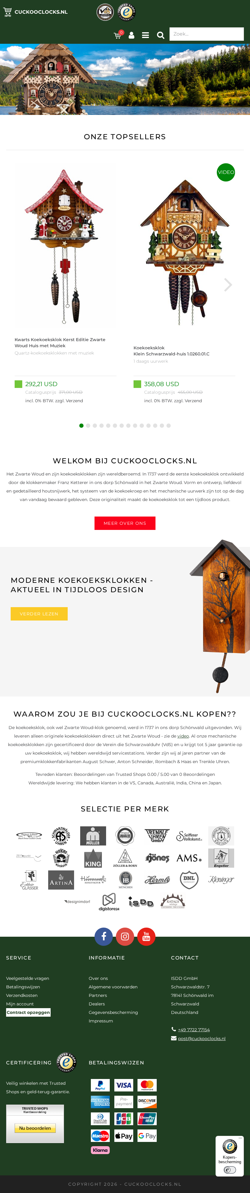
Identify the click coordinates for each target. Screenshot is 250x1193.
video (183, 736)
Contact (184, 958)
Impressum (101, 1021)
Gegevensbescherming (113, 1012)
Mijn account (20, 1004)
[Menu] (240, 1139)
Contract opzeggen (28, 1012)
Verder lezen (39, 614)
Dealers (97, 1004)
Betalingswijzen (23, 987)
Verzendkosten (22, 995)
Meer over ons (125, 523)
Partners (98, 995)
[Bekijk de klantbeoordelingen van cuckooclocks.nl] (35, 1126)
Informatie (107, 958)
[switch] (230, 1170)
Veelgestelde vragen (27, 978)
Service (18, 958)
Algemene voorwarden (113, 987)
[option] (65, 283)
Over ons (98, 978)
